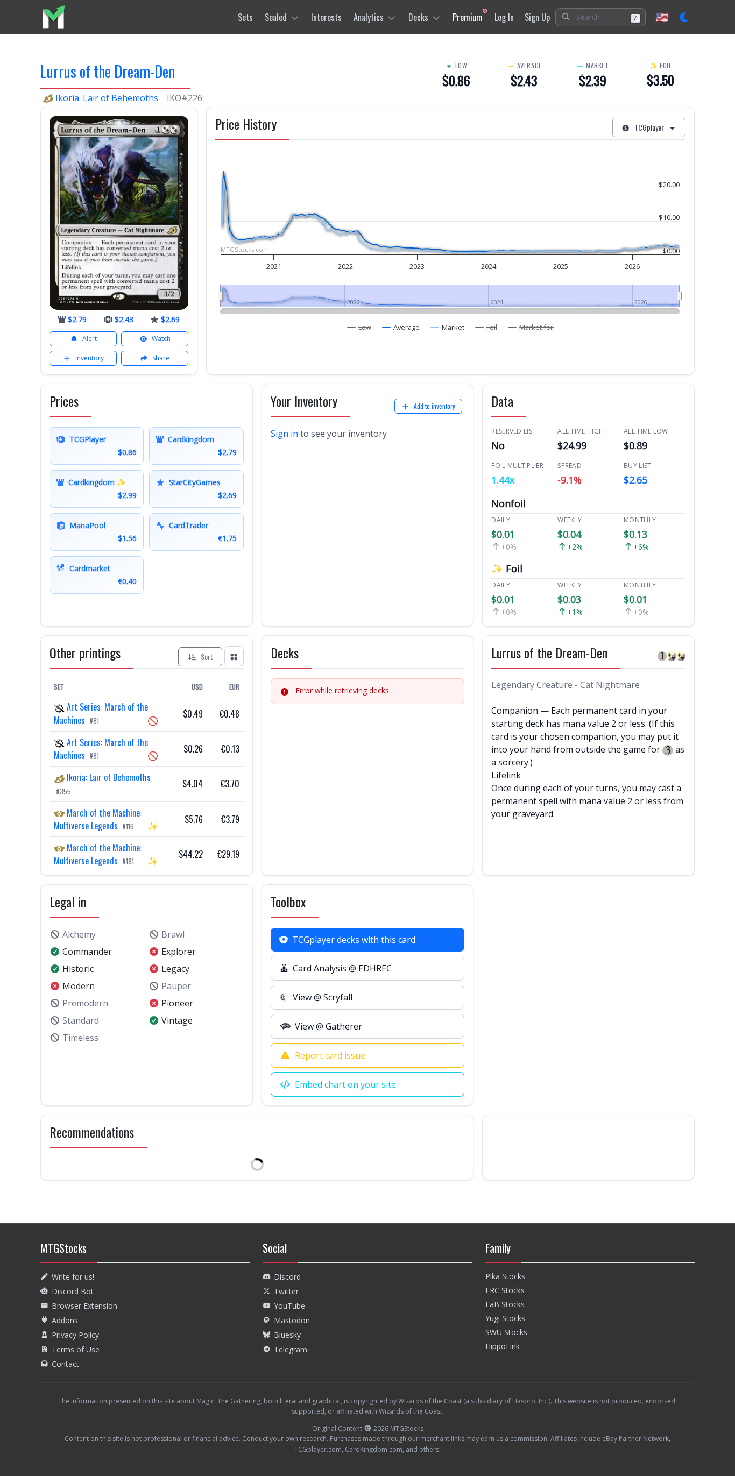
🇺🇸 (662, 17)
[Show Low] (359, 327)
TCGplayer (649, 127)
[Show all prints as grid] (234, 656)
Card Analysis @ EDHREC (342, 968)
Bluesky (287, 1335)
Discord (287, 1277)
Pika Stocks (505, 1276)
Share (160, 358)
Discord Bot (73, 1291)
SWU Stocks (506, 1332)
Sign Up (537, 17)
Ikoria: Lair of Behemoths (106, 98)
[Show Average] (401, 327)
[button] (600, 17)
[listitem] (53, 17)
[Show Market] (447, 327)
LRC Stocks (505, 1290)
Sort (207, 656)
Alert (89, 338)
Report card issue (330, 1055)
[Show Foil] (486, 327)
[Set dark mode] (684, 17)
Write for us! (73, 1277)
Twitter (286, 1291)
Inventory (89, 358)
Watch (161, 338)
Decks (418, 17)
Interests (326, 17)
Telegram (290, 1349)
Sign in (284, 433)
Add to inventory (434, 405)
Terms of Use (76, 1349)
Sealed (276, 17)
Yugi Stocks (505, 1318)
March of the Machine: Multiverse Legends (98, 819)
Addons (65, 1320)
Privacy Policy (75, 1335)
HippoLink (502, 1346)
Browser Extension (84, 1306)
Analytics (369, 17)
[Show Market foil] (531, 327)
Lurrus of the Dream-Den (107, 71)
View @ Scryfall (322, 997)
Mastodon (292, 1320)
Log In (504, 17)
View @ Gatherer (328, 1026)
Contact (65, 1364)
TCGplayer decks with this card (353, 940)
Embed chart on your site (345, 1084)
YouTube (289, 1306)
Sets (245, 17)
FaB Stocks (505, 1304)
